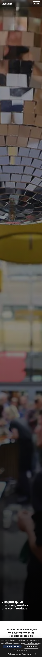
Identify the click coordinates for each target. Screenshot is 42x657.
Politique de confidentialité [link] (19, 654)
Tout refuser (31, 646)
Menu (36, 3)
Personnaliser (21, 650)
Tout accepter (12, 646)
